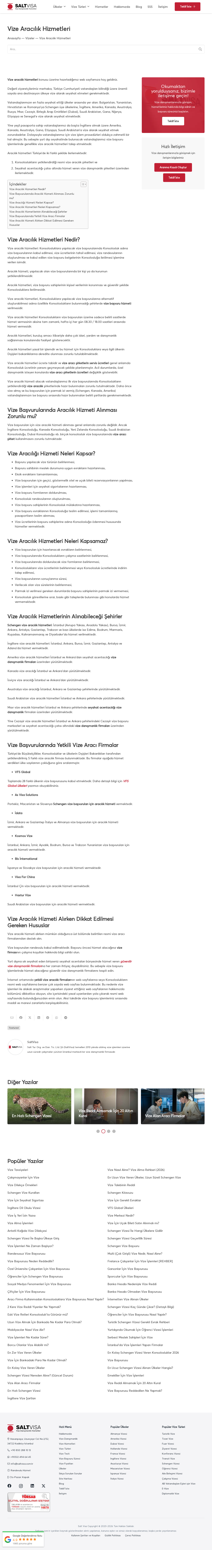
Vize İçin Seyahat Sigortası (25, 1200)
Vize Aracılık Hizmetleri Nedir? (27, 189)
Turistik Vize (168, 1433)
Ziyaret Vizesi (169, 1448)
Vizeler (29, 38)
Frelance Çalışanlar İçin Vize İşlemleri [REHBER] (140, 1261)
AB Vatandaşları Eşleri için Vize (178, 1483)
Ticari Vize (167, 1438)
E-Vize (165, 1488)
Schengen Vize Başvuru (123, 1246)
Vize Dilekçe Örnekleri (22, 1185)
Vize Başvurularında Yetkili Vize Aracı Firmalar (37, 216)
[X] (43, 1486)
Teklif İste (64, 1488)
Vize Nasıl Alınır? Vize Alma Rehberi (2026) (136, 1170)
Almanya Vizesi (118, 1433)
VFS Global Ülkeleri (120, 1208)
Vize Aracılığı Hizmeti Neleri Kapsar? (31, 202)
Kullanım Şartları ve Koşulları (85, 1535)
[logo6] (21, 6)
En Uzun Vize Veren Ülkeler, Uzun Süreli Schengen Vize (144, 1177)
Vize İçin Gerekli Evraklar (124, 1200)
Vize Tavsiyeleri (17, 1170)
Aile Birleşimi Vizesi (172, 1473)
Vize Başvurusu (117, 1360)
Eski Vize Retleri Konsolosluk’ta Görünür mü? (37, 1314)
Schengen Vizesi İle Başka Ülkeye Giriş (33, 1238)
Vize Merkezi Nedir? (120, 1215)
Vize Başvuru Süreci (69, 1458)
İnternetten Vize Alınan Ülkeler (128, 1299)
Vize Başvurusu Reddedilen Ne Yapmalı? (134, 1391)
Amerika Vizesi (118, 1438)
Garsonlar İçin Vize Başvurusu (127, 1269)
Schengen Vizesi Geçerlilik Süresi (129, 1238)
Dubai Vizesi (117, 1443)
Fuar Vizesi (168, 1443)
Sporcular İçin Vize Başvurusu (127, 1276)
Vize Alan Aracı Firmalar (165, 1116)
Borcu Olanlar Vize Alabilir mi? (28, 1345)
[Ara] (200, 49)
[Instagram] (21, 1486)
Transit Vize (168, 1458)
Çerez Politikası (133, 1535)
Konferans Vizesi (171, 1453)
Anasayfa (14, 38)
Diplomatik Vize (170, 1493)
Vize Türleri (65, 1448)
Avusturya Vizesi (119, 1463)
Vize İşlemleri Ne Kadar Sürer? (27, 1337)
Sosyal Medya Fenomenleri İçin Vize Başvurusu (39, 1284)
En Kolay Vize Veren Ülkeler (26, 1368)
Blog (61, 1483)
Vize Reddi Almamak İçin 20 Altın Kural (134, 1383)
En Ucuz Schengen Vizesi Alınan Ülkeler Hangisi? (140, 1368)
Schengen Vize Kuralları (23, 1193)
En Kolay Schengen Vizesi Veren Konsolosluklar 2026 (143, 1352)
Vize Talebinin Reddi (121, 1185)
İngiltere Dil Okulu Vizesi (23, 1208)
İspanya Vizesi (118, 1473)
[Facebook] (9, 1486)
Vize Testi (64, 1453)
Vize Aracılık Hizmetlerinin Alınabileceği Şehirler (38, 211)
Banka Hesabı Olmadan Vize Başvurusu (134, 1292)
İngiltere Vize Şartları (21, 1398)
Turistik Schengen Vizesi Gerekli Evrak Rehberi (138, 1322)
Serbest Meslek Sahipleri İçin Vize (130, 1337)
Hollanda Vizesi (118, 1448)
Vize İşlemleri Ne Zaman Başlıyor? (30, 1246)
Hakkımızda (65, 1433)
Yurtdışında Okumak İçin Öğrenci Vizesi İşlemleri (140, 1330)
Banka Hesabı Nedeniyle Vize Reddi (132, 1284)
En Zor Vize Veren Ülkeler (24, 1352)
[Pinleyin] (47, 1018)
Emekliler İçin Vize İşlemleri (125, 1375)
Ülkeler (62, 1468)
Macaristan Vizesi (120, 1468)
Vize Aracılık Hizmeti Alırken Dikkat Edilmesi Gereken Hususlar (41, 222)
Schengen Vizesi (171, 1463)
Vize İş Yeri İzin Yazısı (21, 1215)
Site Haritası (65, 1478)
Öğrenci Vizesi (170, 1468)
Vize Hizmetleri (67, 1443)
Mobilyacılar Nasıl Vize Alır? (26, 1330)
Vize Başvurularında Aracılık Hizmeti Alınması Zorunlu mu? (41, 196)
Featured (14, 1027)
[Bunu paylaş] (20, 1018)
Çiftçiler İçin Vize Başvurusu (26, 1292)
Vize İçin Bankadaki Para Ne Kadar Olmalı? (37, 1360)
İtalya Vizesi (117, 1478)
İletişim (63, 1493)
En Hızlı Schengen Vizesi (31, 1116)
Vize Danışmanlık (68, 1438)
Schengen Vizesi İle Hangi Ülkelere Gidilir (135, 1231)
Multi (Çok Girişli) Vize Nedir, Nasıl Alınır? (134, 1253)
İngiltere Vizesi (118, 1458)
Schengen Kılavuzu (120, 1193)
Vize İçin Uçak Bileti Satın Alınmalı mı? (133, 1223)
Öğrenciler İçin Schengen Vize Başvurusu (35, 1276)
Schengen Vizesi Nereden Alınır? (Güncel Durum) (40, 1375)
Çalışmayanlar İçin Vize (23, 1177)
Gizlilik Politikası (113, 1535)
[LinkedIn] (32, 1486)
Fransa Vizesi (117, 1453)
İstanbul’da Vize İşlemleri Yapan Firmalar (135, 1345)
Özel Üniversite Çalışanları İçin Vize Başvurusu (38, 1269)
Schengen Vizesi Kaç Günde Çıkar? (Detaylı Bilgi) (140, 1307)
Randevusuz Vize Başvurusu (26, 1253)
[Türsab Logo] (28, 1502)
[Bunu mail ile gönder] (11, 1018)
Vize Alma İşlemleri (20, 1223)
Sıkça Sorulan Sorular (70, 1473)
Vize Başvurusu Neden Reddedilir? (30, 1261)
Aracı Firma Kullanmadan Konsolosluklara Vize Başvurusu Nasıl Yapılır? (55, 1299)
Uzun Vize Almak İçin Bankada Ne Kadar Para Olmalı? (44, 1322)
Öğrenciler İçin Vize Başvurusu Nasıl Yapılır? (137, 1314)
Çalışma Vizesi (170, 1478)
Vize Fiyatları (66, 1463)
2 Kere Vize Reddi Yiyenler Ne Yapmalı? (34, 1307)
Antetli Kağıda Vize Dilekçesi (27, 1231)
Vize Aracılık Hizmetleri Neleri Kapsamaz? (34, 207)
